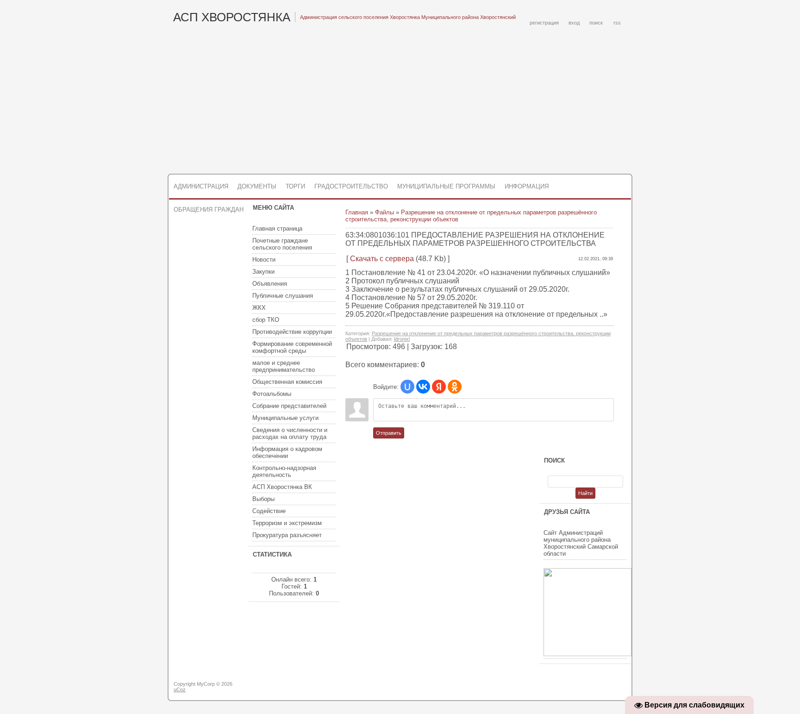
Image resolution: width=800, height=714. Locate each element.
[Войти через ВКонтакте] (423, 387)
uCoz (180, 689)
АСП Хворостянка (231, 17)
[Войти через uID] (407, 387)
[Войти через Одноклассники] (455, 387)
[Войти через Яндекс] (439, 387)
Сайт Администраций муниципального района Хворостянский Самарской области (581, 543)
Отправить (388, 433)
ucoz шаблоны (595, 687)
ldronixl (402, 339)
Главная (356, 212)
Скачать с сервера (382, 259)
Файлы (384, 212)
